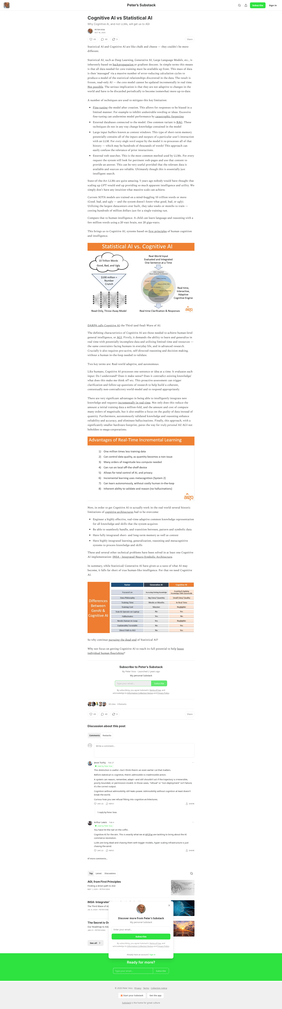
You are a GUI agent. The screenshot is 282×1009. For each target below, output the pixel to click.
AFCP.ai (149, 834)
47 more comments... (98, 858)
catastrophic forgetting (169, 116)
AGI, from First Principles (104, 881)
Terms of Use (155, 943)
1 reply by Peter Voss (107, 812)
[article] (141, 888)
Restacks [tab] (107, 735)
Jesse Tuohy (100, 762)
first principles (157, 231)
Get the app (155, 995)
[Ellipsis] (193, 762)
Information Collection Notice (140, 946)
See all (93, 942)
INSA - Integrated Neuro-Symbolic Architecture (142, 557)
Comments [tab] (94, 735)
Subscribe (257, 5)
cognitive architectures (119, 512)
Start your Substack (133, 995)
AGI (119, 337)
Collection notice (159, 988)
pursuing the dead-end (123, 640)
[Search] (239, 5)
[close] (169, 905)
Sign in (273, 5)
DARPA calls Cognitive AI (104, 325)
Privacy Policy (163, 946)
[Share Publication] (246, 5)
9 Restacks (121, 704)
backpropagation (123, 65)
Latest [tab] (99, 873)
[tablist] (100, 735)
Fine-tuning (100, 108)
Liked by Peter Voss (104, 766)
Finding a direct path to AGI (101, 885)
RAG (179, 122)
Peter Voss (100, 30)
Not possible (95, 87)
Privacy (137, 988)
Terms (146, 988)
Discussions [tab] (110, 873)
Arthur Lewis (100, 822)
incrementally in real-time (134, 403)
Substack (126, 1002)
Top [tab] (91, 873)
